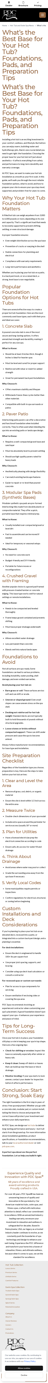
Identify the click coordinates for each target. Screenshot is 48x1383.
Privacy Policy (29, 1361)
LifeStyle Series (10, 1276)
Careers (8, 1325)
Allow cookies (24, 1368)
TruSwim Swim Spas (12, 1291)
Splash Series (10, 1303)
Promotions (9, 1333)
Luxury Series (10, 1268)
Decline (24, 1375)
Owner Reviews (11, 1321)
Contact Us (9, 1329)
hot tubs (31, 1125)
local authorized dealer (23, 1142)
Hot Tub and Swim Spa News (22, 25)
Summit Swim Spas (12, 1295)
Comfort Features (11, 1281)
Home (4, 25)
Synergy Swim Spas (12, 1299)
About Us (8, 1317)
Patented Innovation (12, 1307)
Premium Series (11, 1272)
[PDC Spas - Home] (20, 15)
